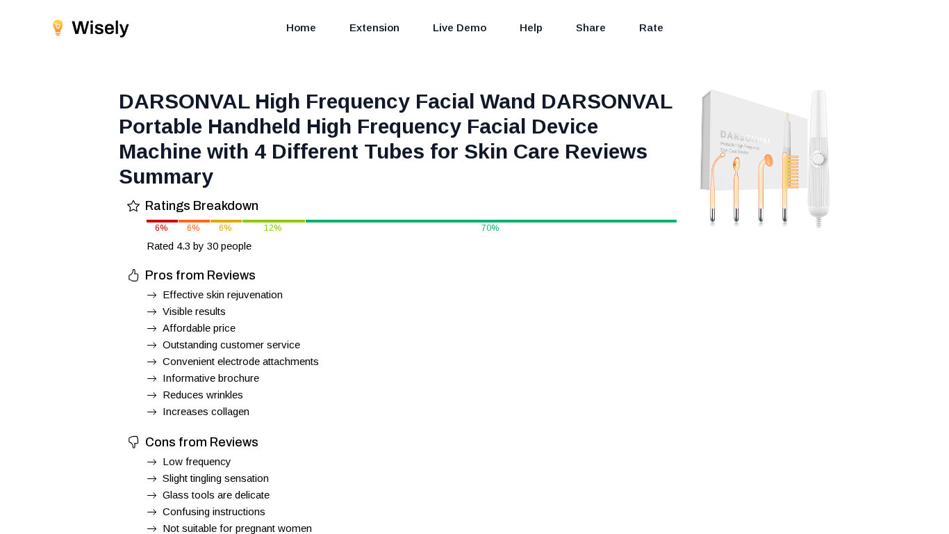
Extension (374, 27)
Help (531, 27)
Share (591, 27)
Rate (651, 27)
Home (301, 27)
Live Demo (459, 27)
